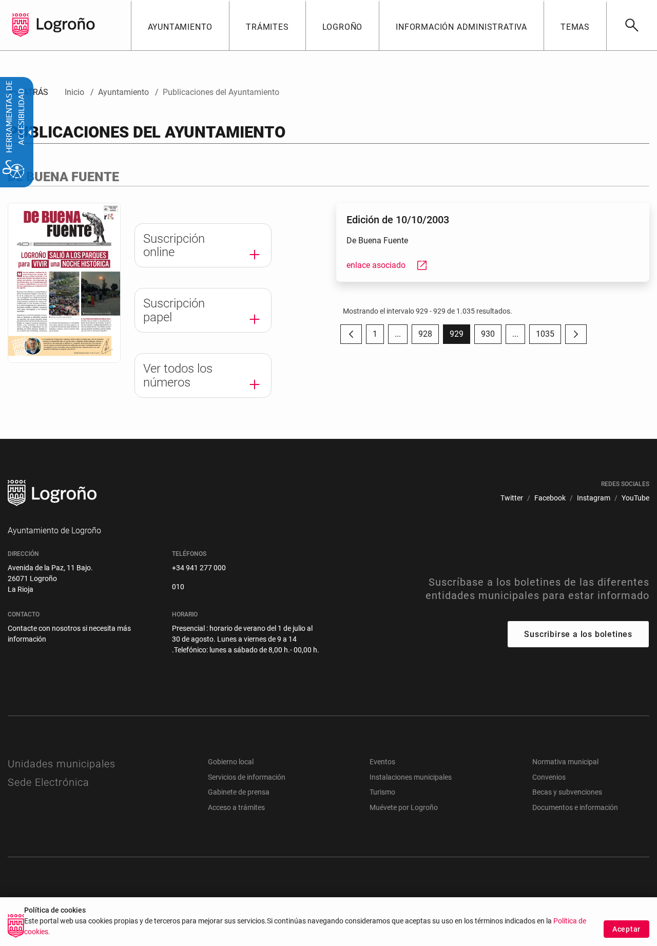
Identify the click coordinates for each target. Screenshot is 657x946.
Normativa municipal (565, 762)
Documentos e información (575, 807)
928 (428, 336)
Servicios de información (246, 777)
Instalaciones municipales (411, 777)
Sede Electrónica (48, 782)
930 (491, 336)
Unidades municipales (61, 764)
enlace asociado (387, 265)
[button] (398, 334)
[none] (20, 25)
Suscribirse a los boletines (578, 634)
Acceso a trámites (236, 807)
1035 (548, 336)
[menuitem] (180, 25)
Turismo (382, 792)
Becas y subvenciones (567, 792)
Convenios (549, 777)
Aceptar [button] (626, 929)
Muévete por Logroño (404, 807)
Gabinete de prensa (238, 792)
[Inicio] (65, 24)
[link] (631, 25)
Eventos (382, 762)
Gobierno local (231, 762)
